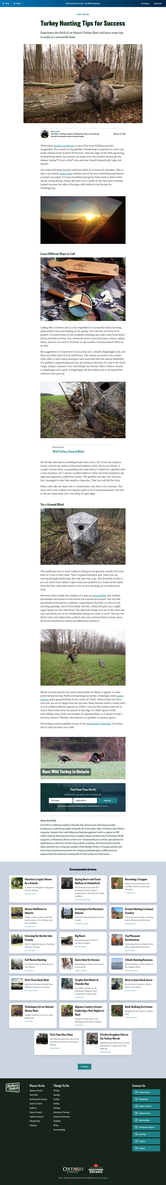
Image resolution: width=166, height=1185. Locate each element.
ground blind (99, 595)
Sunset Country (36, 1112)
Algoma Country (36, 1090)
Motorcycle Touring (61, 1112)
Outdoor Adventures (61, 1116)
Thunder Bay (35, 1121)
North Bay (34, 1095)
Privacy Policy (103, 1178)
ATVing (56, 1090)
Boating (56, 1095)
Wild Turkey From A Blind (68, 451)
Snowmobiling (59, 1130)
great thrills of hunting (98, 723)
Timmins (33, 1125)
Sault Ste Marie (144, 1120)
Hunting (86, 14)
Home (18, 3)
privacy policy (104, 806)
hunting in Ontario (64, 145)
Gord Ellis (56, 131)
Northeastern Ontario (38, 1099)
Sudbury (33, 1108)
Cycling (56, 1099)
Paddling (57, 1121)
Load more (84, 1067)
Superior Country (37, 1116)
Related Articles (58, 447)
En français (145, 3)
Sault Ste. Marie (36, 1103)
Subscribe (158, 3)
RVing (55, 1125)
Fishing (56, 1103)
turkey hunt (65, 173)
